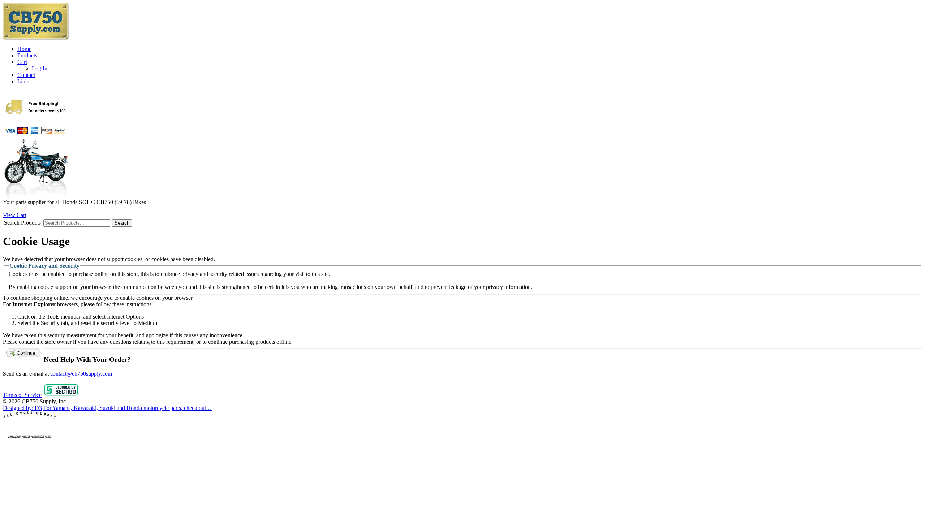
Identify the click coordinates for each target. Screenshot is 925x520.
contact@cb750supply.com (81, 373)
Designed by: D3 (22, 408)
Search (122, 223)
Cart (22, 62)
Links (23, 81)
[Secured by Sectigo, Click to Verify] (61, 395)
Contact (26, 75)
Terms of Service (22, 395)
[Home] (36, 38)
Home (24, 49)
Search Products (22, 223)
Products (27, 55)
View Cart (14, 215)
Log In (39, 68)
